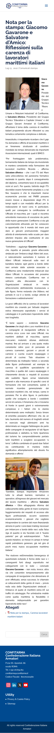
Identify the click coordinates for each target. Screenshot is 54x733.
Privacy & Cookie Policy (18, 699)
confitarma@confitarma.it (16, 673)
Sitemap (11, 704)
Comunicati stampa (28, 68)
